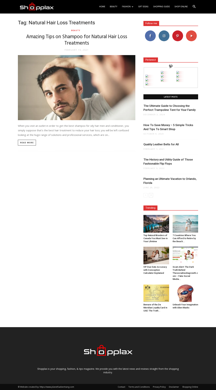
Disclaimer (174, 386)
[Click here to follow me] (170, 67)
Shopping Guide (161, 6)
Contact (121, 386)
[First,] (146, 76)
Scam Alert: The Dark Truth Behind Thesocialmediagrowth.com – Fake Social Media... (185, 273)
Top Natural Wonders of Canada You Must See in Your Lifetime (155, 238)
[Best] (177, 80)
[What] (162, 72)
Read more (27, 143)
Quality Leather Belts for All (161, 144)
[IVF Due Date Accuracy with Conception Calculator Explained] (156, 255)
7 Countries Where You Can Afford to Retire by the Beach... (184, 238)
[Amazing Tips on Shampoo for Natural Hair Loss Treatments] (76, 87)
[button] (194, 7)
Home (102, 6)
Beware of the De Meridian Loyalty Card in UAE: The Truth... (155, 307)
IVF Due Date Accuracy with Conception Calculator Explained (155, 270)
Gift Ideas (143, 6)
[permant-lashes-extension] (162, 80)
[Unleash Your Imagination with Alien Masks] (185, 293)
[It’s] (146, 80)
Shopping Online (190, 386)
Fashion (126, 6)
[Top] (146, 84)
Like (150, 31)
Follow (164, 31)
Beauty (113, 6)
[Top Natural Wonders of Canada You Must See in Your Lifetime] (156, 224)
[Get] (177, 72)
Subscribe (191, 31)
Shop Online (181, 6)
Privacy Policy (159, 386)
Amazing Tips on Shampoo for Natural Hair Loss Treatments (76, 40)
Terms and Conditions (139, 386)
